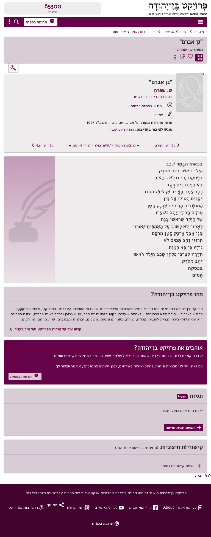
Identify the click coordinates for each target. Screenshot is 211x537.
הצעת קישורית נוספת (180, 465)
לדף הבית (203, 475)
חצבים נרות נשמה (144, 31)
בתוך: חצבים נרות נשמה (152, 96)
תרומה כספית (40, 21)
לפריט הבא (42, 145)
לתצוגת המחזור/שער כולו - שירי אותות (104, 145)
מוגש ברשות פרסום (146, 106)
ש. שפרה (168, 31)
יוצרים (183, 31)
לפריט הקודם (167, 145)
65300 (53, 6)
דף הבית (199, 31)
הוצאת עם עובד (121, 129)
